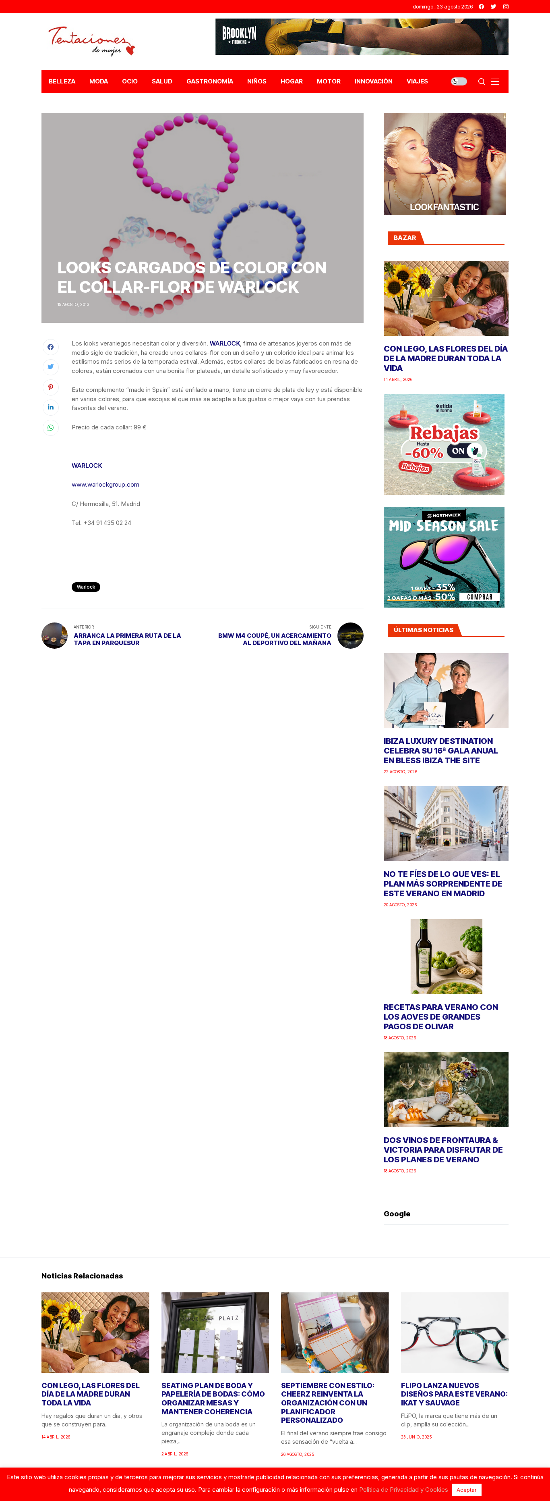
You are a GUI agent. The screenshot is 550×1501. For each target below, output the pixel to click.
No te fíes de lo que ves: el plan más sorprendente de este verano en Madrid (443, 883)
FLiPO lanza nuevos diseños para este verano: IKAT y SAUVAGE (454, 1394)
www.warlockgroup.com (105, 484)
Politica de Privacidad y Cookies (403, 1489)
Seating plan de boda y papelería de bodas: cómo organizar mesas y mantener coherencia (213, 1398)
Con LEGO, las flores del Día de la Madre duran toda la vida (446, 358)
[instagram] (506, 6)
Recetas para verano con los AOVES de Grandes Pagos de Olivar (441, 1016)
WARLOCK (225, 343)
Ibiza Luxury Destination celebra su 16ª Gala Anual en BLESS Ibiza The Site (441, 750)
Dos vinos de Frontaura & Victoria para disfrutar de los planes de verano (443, 1149)
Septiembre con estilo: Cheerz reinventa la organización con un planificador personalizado (327, 1402)
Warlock (86, 587)
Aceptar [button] (467, 1489)
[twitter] (493, 6)
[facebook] (481, 6)
